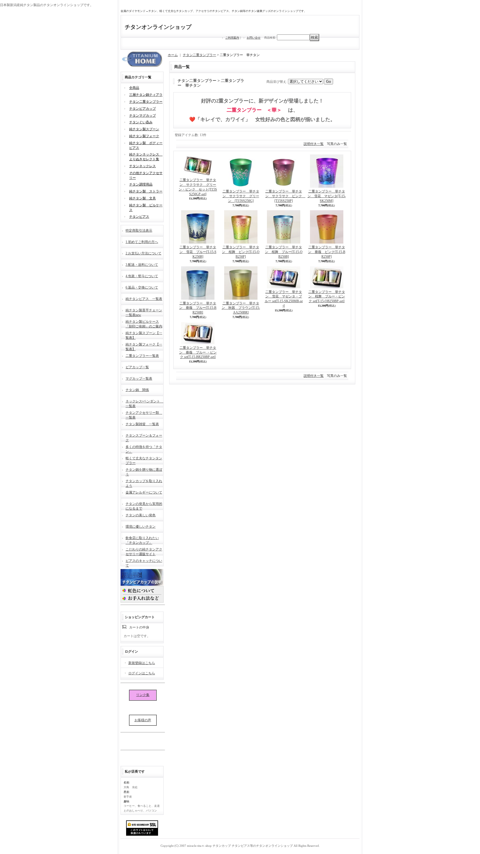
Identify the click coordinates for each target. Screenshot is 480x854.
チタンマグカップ (142, 115)
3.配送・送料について (142, 265)
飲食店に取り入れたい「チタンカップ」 (142, 540)
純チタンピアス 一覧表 (144, 299)
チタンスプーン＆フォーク (144, 437)
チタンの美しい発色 (141, 515)
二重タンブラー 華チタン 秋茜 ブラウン (241, 308)
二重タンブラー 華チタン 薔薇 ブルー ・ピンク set (198, 352)
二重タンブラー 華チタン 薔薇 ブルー (197, 308)
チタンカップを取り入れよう (144, 483)
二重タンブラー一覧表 (142, 356)
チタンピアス (139, 217)
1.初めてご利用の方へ (142, 242)
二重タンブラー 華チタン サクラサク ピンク (285, 196)
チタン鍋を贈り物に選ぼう (144, 471)
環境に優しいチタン (141, 527)
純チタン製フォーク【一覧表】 (144, 346)
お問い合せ (254, 37)
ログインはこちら (141, 673)
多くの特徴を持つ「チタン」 (144, 448)
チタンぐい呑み (140, 122)
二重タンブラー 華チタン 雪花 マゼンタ (327, 196)
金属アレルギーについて (144, 492)
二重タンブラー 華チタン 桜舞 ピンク (240, 252)
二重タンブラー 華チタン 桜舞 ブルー (283, 252)
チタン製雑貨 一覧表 (142, 424)
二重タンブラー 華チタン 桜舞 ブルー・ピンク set (326, 296)
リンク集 (142, 695)
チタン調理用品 (140, 184)
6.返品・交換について (142, 287)
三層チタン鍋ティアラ (145, 95)
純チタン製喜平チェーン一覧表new (144, 312)
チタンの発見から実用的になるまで (144, 505)
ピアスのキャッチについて (144, 562)
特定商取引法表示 (139, 230)
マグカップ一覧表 (139, 378)
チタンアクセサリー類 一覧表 (144, 414)
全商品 (134, 88)
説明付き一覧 (314, 144)
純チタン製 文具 (142, 198)
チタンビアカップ (142, 109)
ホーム (173, 55)
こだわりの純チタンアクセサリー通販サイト (144, 551)
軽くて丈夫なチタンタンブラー (144, 460)
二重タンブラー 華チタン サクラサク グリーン (240, 196)
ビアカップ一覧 (137, 367)
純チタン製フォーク (144, 136)
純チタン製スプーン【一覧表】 (144, 335)
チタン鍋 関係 (137, 390)
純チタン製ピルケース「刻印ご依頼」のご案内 (144, 323)
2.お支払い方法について (143, 253)
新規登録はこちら (141, 663)
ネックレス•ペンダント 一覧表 (144, 403)
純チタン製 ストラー (145, 191)
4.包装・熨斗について (142, 276)
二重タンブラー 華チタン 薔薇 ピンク (326, 252)
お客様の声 (142, 720)
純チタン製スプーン (144, 129)
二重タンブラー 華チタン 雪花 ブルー (197, 252)
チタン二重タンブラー (145, 102)
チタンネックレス (142, 166)
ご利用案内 (232, 37)
